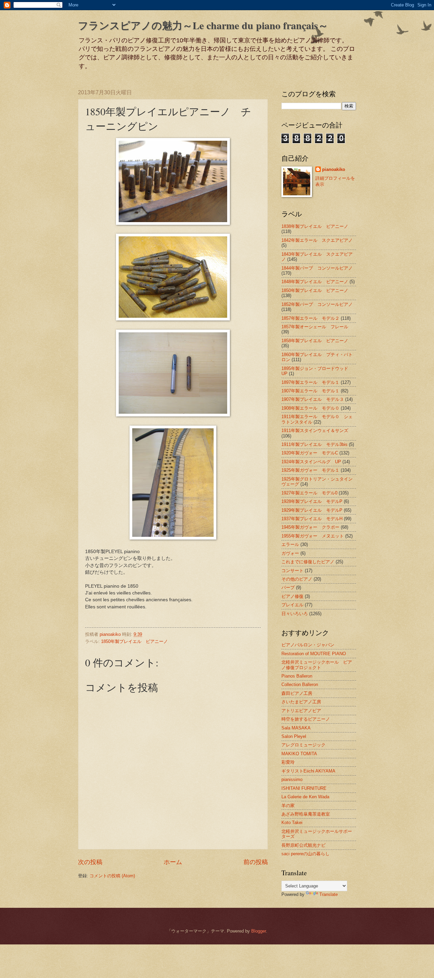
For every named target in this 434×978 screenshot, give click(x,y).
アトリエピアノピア (301, 710)
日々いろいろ (294, 613)
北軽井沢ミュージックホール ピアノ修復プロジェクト (316, 665)
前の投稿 (255, 862)
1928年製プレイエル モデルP (311, 501)
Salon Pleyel (293, 736)
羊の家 (288, 805)
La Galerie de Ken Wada (305, 796)
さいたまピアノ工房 (301, 701)
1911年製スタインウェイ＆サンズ (314, 430)
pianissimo (291, 779)
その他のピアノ (296, 579)
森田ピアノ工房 (296, 693)
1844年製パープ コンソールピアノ (317, 268)
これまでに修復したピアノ (307, 561)
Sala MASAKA (296, 727)
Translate (328, 894)
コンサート (292, 570)
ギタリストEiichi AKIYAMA (308, 771)
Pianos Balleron (296, 676)
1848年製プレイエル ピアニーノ (314, 281)
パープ (288, 587)
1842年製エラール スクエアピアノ (317, 240)
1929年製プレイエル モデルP (311, 510)
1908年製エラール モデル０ (310, 408)
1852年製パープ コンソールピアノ (317, 304)
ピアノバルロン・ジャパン (307, 644)
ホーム (173, 862)
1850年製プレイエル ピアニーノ (134, 641)
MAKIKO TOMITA (299, 753)
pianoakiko (333, 169)
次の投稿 (90, 862)
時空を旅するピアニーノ (305, 719)
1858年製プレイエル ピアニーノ (314, 340)
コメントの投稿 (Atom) (112, 875)
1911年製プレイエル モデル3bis (314, 444)
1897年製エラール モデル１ (310, 382)
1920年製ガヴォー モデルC (309, 452)
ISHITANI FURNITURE (304, 788)
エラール (290, 544)
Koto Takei (291, 822)
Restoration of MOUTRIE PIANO (313, 653)
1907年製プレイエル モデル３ (312, 399)
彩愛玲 (288, 762)
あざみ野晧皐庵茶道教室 (305, 814)
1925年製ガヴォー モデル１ (310, 470)
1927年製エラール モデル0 (309, 492)
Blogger (258, 931)
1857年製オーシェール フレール (314, 326)
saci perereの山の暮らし (305, 853)
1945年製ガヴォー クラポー (310, 527)
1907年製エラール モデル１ (310, 390)
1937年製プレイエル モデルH (311, 518)
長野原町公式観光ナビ (303, 845)
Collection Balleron (299, 684)
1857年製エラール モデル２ (310, 318)
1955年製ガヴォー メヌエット (312, 536)
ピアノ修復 (292, 596)
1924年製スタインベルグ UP (311, 461)
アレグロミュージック (303, 744)
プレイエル (292, 604)
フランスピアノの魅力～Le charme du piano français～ (203, 25)
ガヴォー (290, 553)
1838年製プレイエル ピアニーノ (314, 226)
